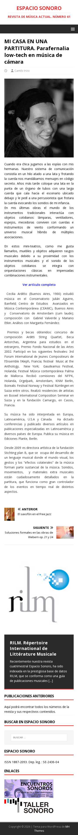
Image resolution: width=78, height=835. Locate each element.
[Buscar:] (39, 737)
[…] (51, 681)
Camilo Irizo (22, 71)
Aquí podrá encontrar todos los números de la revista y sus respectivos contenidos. (36, 709)
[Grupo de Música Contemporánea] (28, 811)
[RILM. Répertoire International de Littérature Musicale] (39, 594)
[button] (72, 29)
